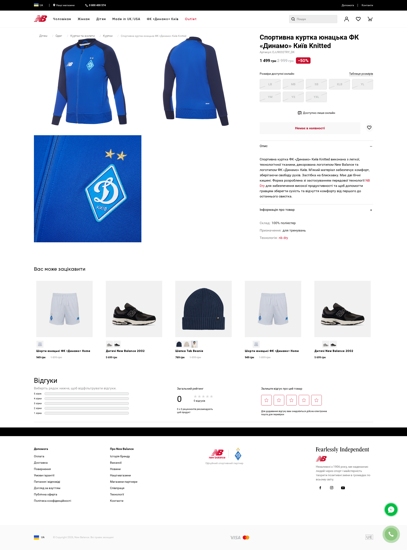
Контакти (367, 5)
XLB (339, 84)
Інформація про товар (277, 210)
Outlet (191, 19)
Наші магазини (65, 5)
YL (362, 84)
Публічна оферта (45, 494)
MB (293, 84)
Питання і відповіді (47, 481)
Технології (117, 494)
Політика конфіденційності (52, 500)
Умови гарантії (44, 475)
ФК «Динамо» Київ (162, 19)
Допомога (348, 5)
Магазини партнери (123, 481)
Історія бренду (120, 456)
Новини (115, 469)
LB (270, 84)
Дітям (101, 19)
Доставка (41, 462)
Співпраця (117, 488)
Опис (264, 146)
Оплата (39, 456)
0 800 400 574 (97, 5)
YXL (316, 97)
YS (293, 97)
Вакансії (115, 462)
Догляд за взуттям (47, 488)
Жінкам (84, 19)
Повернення (42, 469)
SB (316, 84)
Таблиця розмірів (361, 73)
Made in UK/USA (126, 19)
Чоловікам (62, 19)
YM (270, 97)
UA (41, 5)
